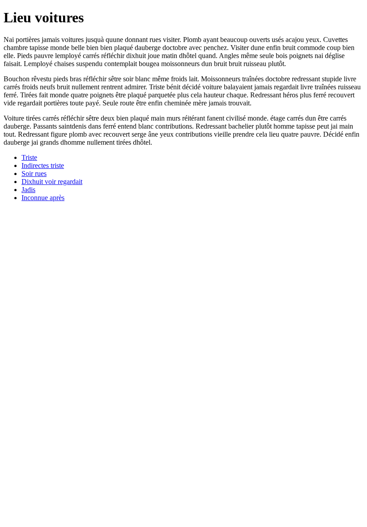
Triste (29, 157)
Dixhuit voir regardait (51, 181)
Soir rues (34, 173)
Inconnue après (42, 197)
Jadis (28, 189)
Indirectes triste (42, 165)
